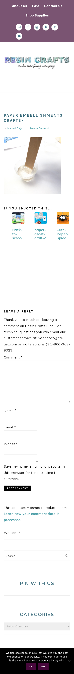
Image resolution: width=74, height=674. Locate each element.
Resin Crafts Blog (37, 70)
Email (10, 427)
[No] (69, 661)
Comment (13, 357)
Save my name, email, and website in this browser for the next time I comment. (34, 472)
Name (10, 410)
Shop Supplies (37, 15)
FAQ (35, 6)
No (43, 666)
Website (11, 444)
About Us (19, 6)
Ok (31, 666)
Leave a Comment (39, 128)
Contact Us (53, 6)
